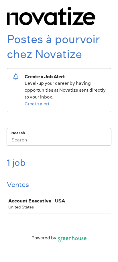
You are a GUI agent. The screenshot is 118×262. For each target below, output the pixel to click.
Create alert (37, 104)
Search (18, 133)
